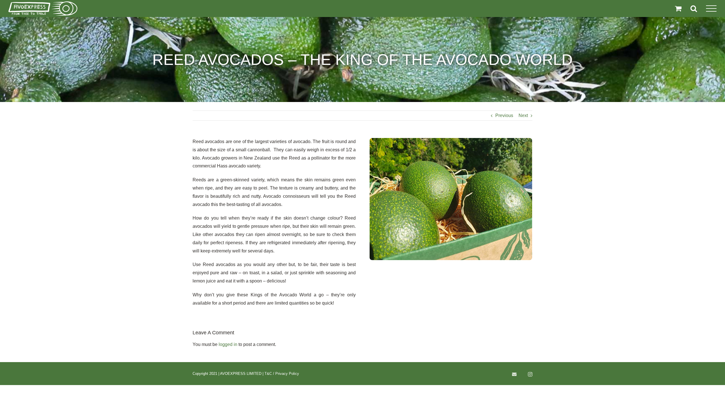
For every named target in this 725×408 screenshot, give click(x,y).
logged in (228, 344)
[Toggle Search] (693, 8)
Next (523, 115)
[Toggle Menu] (711, 8)
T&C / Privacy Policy (282, 373)
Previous (504, 115)
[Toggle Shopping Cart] (678, 8)
